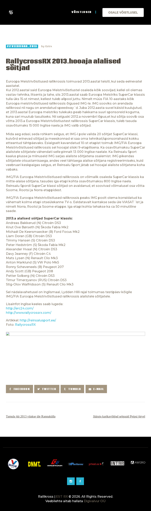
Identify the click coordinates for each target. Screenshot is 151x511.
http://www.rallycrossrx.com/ (28, 313)
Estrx (48, 46)
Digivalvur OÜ (95, 501)
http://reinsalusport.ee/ (38, 320)
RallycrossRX (25, 325)
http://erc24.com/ (20, 308)
